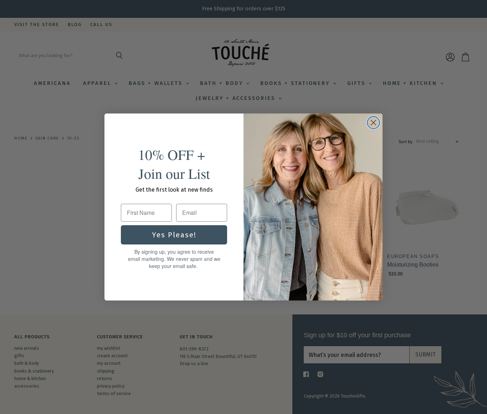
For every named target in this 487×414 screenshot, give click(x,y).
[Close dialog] (373, 122)
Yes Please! (174, 235)
